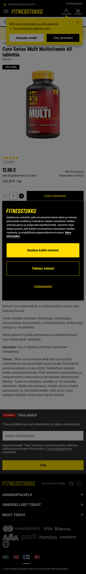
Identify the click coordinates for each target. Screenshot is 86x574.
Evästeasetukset (43, 286)
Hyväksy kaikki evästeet (43, 250)
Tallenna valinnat (43, 268)
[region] (43, 251)
